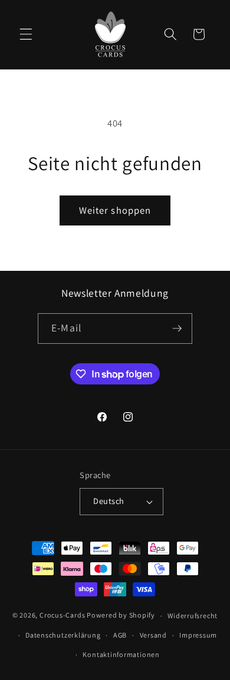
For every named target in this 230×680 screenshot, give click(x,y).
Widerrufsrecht (192, 615)
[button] (26, 34)
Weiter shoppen (115, 210)
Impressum (198, 635)
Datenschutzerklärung (62, 635)
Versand (153, 635)
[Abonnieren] (177, 328)
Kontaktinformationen (121, 654)
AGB (120, 635)
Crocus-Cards (62, 615)
